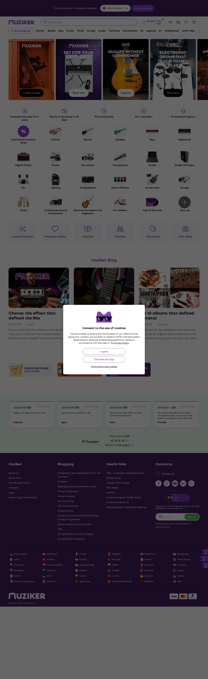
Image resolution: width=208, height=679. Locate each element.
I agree (104, 351)
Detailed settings (104, 359)
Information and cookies (104, 366)
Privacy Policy (122, 343)
